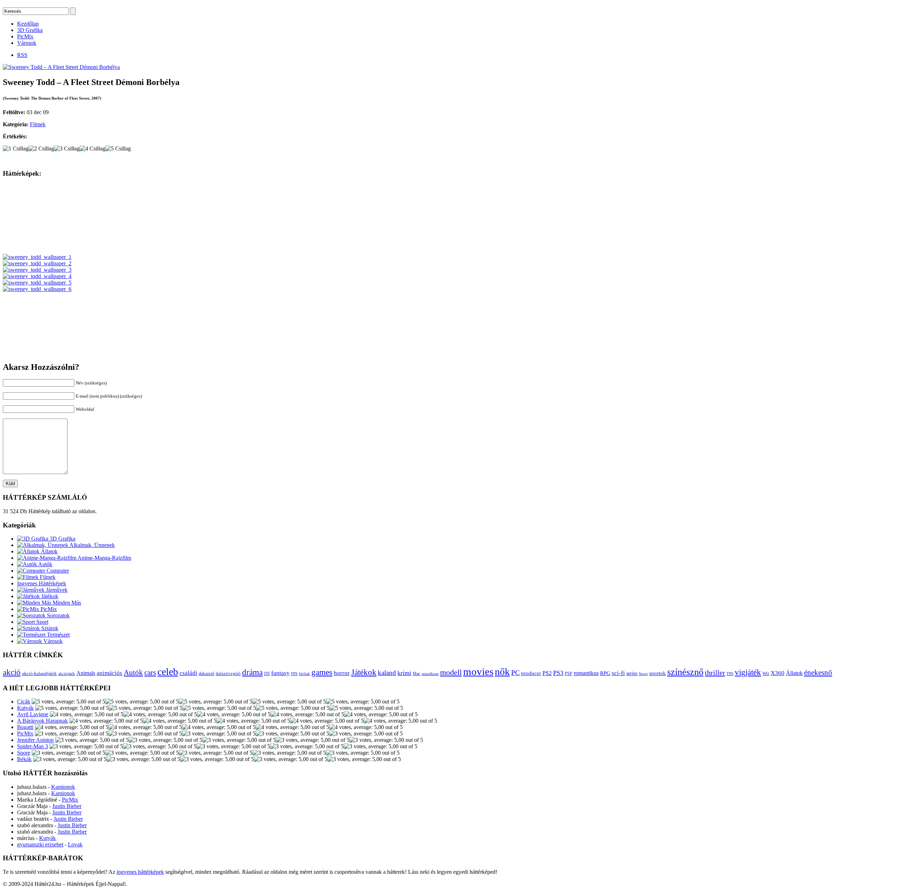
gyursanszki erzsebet (40, 844)
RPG (605, 673)
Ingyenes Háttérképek (41, 583)
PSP (568, 673)
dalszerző (206, 673)
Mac (416, 673)
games (321, 672)
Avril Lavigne (32, 714)
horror (342, 673)
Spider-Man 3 (32, 746)
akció (12, 672)
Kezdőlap (28, 24)
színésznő (685, 672)
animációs (109, 673)
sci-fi (618, 673)
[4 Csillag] (92, 148)
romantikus (586, 673)
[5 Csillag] (118, 148)
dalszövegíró (228, 673)
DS (267, 673)
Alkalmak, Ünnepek (91, 545)
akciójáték (66, 674)
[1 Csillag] (15, 148)
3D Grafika (30, 30)
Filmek (38, 124)
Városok (26, 43)
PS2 (547, 673)
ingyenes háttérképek (140, 872)
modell (451, 672)
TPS (730, 674)
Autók (44, 564)
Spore (23, 753)
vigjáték (748, 672)
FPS (294, 673)
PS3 (558, 672)
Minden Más (66, 603)
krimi (404, 672)
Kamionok (63, 787)
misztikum (430, 673)
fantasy (280, 673)
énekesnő (818, 672)
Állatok (48, 551)
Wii (765, 673)
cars (150, 672)
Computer (57, 571)
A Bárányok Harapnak (42, 721)
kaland (387, 672)
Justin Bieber (66, 806)
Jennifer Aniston (35, 740)
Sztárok (49, 628)
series (631, 673)
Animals (85, 673)
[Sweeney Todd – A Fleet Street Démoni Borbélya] (61, 67)
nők (502, 671)
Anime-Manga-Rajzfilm (103, 558)
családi (188, 673)
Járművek (56, 590)
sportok (657, 673)
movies (478, 671)
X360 (778, 673)
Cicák (23, 701)
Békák (24, 759)
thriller (715, 672)
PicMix (25, 36)
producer (531, 673)
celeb (167, 671)
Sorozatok (58, 615)
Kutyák (25, 708)
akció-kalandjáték (39, 673)
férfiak (304, 673)
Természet (58, 635)
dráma (252, 672)
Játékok (49, 596)
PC (515, 672)
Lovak (75, 844)
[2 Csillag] (41, 148)
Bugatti (25, 727)
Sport (41, 622)
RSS (22, 55)
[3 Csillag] (67, 148)
